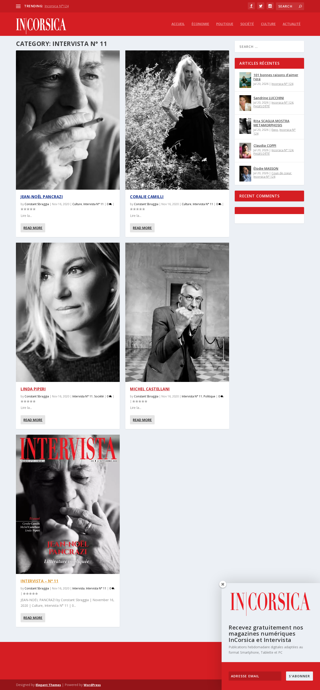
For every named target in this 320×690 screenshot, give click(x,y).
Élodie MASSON (265, 168)
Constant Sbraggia (37, 204)
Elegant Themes (48, 685)
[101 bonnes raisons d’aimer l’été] (245, 80)
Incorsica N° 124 (282, 84)
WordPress (92, 685)
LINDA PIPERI (33, 389)
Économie (200, 24)
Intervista (78, 588)
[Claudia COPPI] (245, 150)
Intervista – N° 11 (39, 581)
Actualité (292, 24)
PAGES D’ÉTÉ (261, 106)
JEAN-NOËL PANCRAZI (42, 196)
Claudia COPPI (264, 145)
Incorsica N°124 (57, 6)
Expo (275, 130)
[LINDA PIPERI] (68, 312)
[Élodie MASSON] (245, 173)
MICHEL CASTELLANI (150, 389)
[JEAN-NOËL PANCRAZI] (68, 120)
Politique (224, 24)
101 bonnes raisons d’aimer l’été (275, 77)
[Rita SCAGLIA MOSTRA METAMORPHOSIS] (245, 126)
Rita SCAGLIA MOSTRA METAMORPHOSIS (271, 123)
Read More (32, 228)
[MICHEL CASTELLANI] (177, 312)
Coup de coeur (281, 173)
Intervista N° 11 (93, 204)
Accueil (178, 24)
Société (247, 24)
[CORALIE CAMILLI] (177, 120)
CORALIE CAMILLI (147, 196)
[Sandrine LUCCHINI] (245, 103)
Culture (268, 24)
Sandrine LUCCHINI (268, 98)
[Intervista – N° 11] (68, 504)
